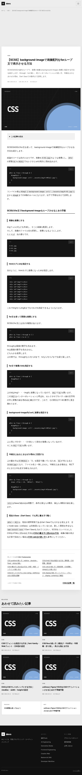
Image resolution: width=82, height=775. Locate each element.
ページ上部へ (77, 770)
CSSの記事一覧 (69, 583)
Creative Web (45, 753)
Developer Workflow (47, 761)
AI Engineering (46, 742)
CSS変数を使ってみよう (12, 706)
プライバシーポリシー (71, 738)
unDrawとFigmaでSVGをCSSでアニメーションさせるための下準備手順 (60, 708)
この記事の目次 (17, 136)
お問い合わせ (68, 746)
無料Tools (44, 738)
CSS (8, 10)
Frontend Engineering (48, 750)
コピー (71, 169)
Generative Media (47, 746)
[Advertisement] (41, 29)
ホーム (3, 10)
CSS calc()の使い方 (37, 537)
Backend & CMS (46, 757)
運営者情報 (67, 742)
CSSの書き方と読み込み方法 (46, 533)
